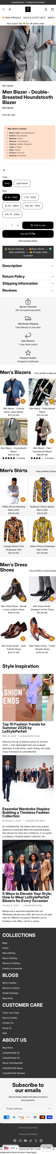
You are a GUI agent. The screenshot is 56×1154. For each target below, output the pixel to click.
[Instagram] (20, 1140)
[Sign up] (49, 1108)
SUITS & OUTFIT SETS (34, 17)
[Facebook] (15, 1140)
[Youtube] (25, 1140)
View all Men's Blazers (45, 373)
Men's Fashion (9, 983)
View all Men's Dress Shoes (42, 570)
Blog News (7, 998)
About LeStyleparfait (12, 1063)
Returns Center (9, 1017)
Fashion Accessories (12, 968)
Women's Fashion (10, 988)
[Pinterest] (41, 1140)
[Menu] (3, 9)
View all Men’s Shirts (46, 471)
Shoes (5, 948)
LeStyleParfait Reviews (13, 1073)
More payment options (28, 241)
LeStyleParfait (31, 1128)
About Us (6, 1028)
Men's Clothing (9, 958)
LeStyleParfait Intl (11, 1058)
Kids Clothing (8, 953)
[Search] (10, 9)
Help (4, 1033)
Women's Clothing (11, 963)
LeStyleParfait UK (11, 1053)
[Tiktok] (30, 1140)
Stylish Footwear (10, 993)
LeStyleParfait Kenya (12, 1068)
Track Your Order (10, 1012)
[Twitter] (36, 1140)
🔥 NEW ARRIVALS (11, 17)
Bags (4, 943)
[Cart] (52, 9)
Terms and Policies (28, 1134)
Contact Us (7, 1023)
